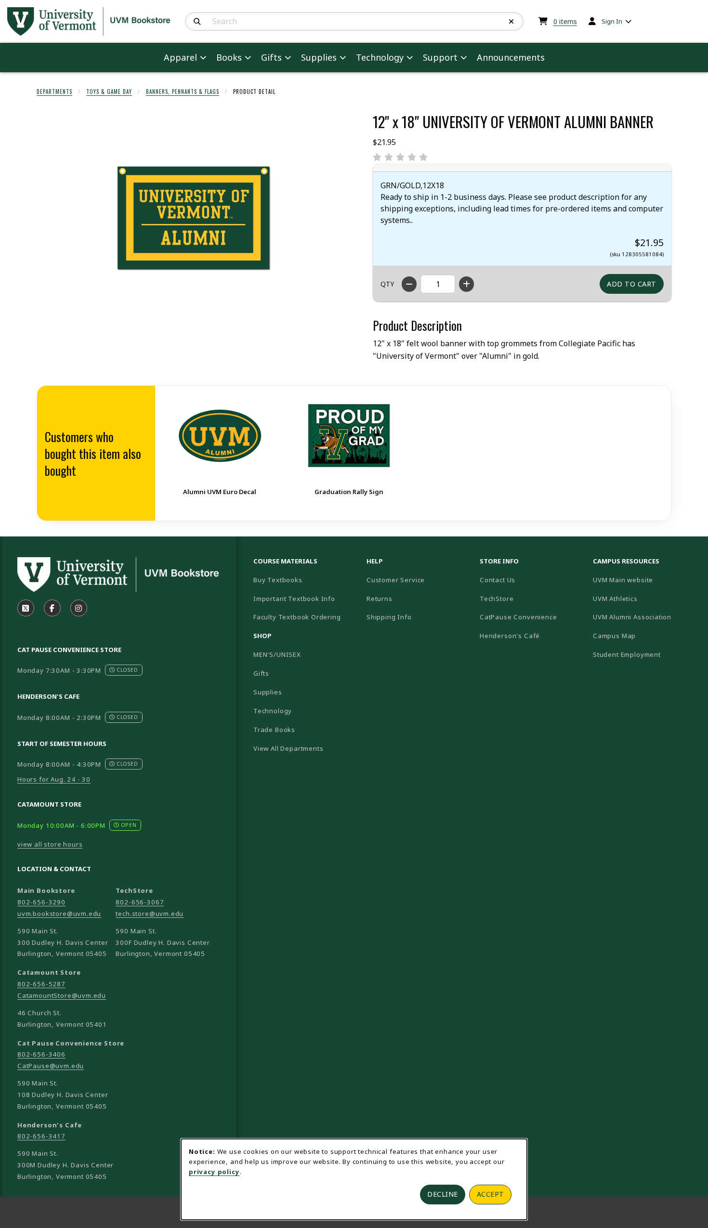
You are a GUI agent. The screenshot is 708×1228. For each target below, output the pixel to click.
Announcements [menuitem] (511, 57)
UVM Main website (645, 579)
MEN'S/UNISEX (277, 654)
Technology (272, 710)
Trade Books (274, 729)
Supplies (267, 692)
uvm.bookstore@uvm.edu (59, 913)
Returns (380, 598)
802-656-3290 (41, 902)
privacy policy (214, 1171)
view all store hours (50, 844)
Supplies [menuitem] (319, 57)
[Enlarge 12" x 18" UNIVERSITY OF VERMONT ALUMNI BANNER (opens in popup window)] (193, 218)
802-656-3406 (41, 1054)
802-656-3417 (41, 1136)
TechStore (496, 598)
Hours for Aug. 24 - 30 (54, 779)
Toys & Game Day (109, 91)
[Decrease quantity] (409, 284)
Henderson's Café (510, 635)
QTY (387, 283)
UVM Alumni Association (645, 616)
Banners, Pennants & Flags (182, 91)
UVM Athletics (645, 598)
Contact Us (497, 579)
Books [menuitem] (229, 57)
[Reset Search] (511, 21)
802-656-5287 (41, 984)
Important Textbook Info (294, 598)
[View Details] (219, 435)
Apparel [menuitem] (180, 57)
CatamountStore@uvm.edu (61, 995)
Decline (442, 1194)
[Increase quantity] (466, 284)
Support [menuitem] (440, 57)
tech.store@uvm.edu (150, 913)
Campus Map (645, 635)
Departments (54, 91)
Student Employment (645, 654)
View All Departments (288, 748)
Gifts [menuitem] (271, 57)
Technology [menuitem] (380, 57)
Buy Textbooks (277, 579)
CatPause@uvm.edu (50, 1065)
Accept (490, 1194)
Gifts (261, 673)
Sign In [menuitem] (612, 21)
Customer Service (396, 579)
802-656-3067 (140, 902)
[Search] (197, 21)
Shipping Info (389, 617)
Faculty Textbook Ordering (297, 617)
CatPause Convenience (518, 617)
